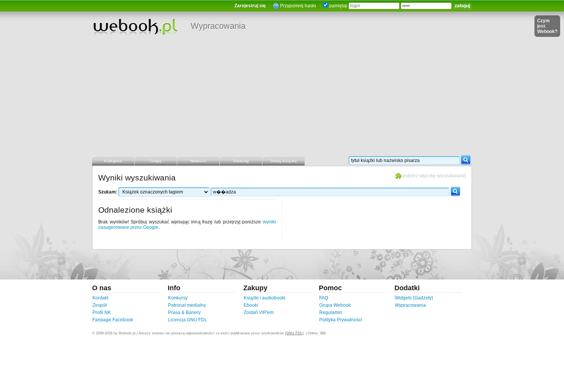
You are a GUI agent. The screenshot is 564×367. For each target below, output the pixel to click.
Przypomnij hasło (298, 5)
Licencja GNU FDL (187, 319)
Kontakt (100, 298)
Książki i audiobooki (264, 298)
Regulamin (330, 312)
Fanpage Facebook (112, 319)
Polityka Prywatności (340, 319)
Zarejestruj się (250, 5)
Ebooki (251, 305)
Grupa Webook (335, 305)
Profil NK (101, 312)
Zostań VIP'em (259, 312)
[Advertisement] (282, 98)
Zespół (99, 305)
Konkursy (178, 298)
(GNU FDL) (294, 333)
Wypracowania (218, 26)
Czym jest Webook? (547, 26)
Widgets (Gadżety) (414, 298)
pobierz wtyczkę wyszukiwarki (433, 176)
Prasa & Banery (184, 312)
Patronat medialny (187, 305)
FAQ (323, 298)
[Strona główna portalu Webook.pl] (135, 26)
